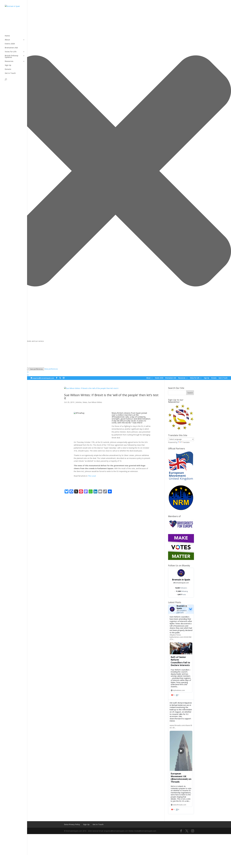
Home (7, 36)
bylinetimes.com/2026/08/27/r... (181, 638)
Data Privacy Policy (72, 824)
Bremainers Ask (170, 378)
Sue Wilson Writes (95, 402)
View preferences (51, 369)
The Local (92, 476)
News (85, 402)
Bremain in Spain (181, 579)
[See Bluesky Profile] (190, 609)
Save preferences (36, 369)
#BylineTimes (175, 635)
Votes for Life (194, 378)
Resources (181, 378)
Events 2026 (159, 378)
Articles (79, 402)
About (148, 378)
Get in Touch (223, 378)
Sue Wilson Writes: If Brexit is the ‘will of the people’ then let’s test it (111, 396)
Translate (186, 442)
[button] (115, 171)
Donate (213, 378)
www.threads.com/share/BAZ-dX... (181, 726)
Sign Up (206, 378)
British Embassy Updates (11, 56)
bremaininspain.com (181, 583)
